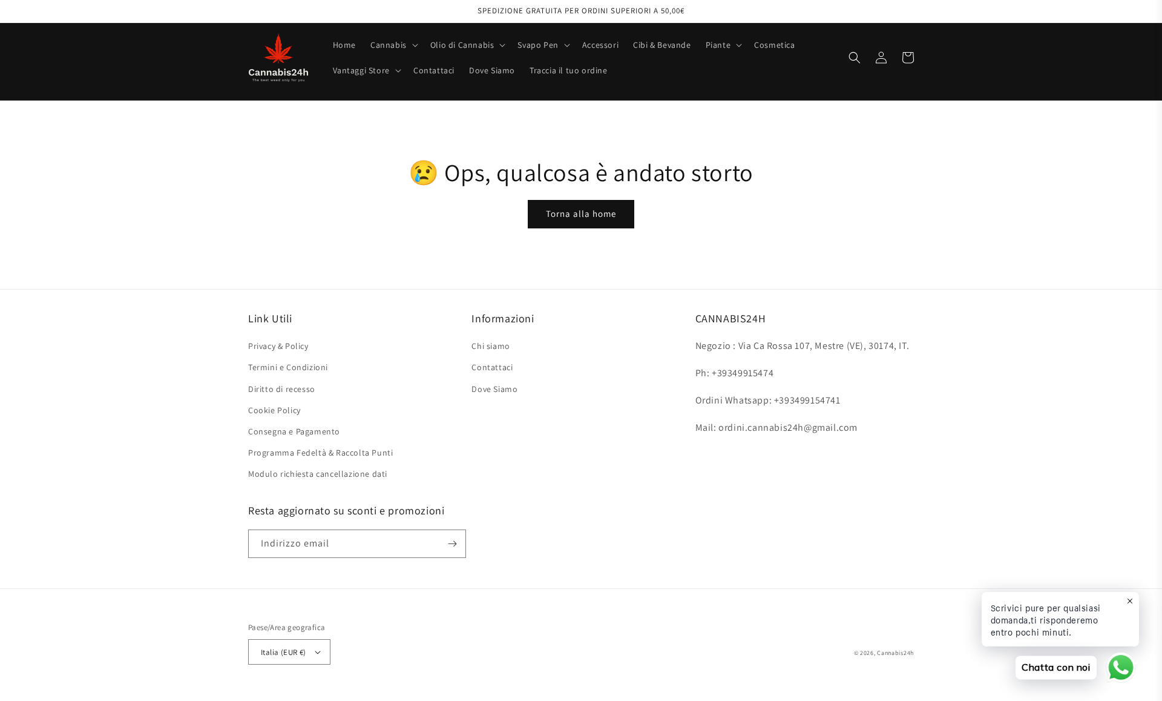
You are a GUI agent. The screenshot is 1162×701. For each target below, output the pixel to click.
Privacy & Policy (278, 346)
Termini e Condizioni (288, 367)
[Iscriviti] (452, 544)
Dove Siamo (494, 389)
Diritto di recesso (281, 389)
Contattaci (492, 367)
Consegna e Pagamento (294, 431)
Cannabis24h (895, 653)
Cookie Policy (274, 410)
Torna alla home (581, 213)
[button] (393, 45)
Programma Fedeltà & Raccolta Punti (320, 452)
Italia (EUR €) (283, 652)
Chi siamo (490, 346)
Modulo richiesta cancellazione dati (317, 473)
